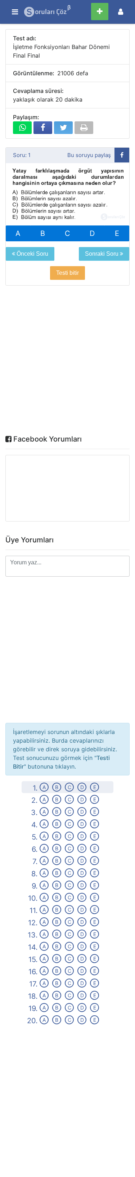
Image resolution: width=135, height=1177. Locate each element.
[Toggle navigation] (120, 12)
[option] (67, 194)
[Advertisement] (67, 361)
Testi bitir (67, 273)
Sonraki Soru (102, 254)
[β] (45, 12)
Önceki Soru (31, 254)
